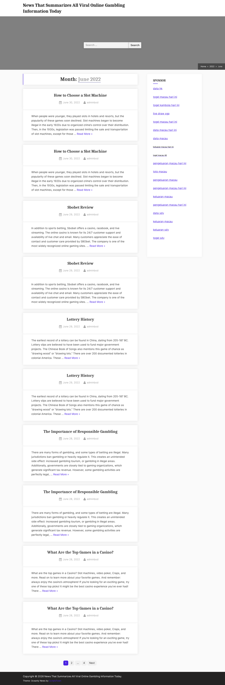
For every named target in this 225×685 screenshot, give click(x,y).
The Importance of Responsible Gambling (80, 431)
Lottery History (80, 319)
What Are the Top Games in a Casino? (80, 552)
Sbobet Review (80, 207)
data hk (157, 88)
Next (92, 662)
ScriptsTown (55, 681)
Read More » (84, 134)
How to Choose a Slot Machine (80, 95)
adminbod (92, 102)
